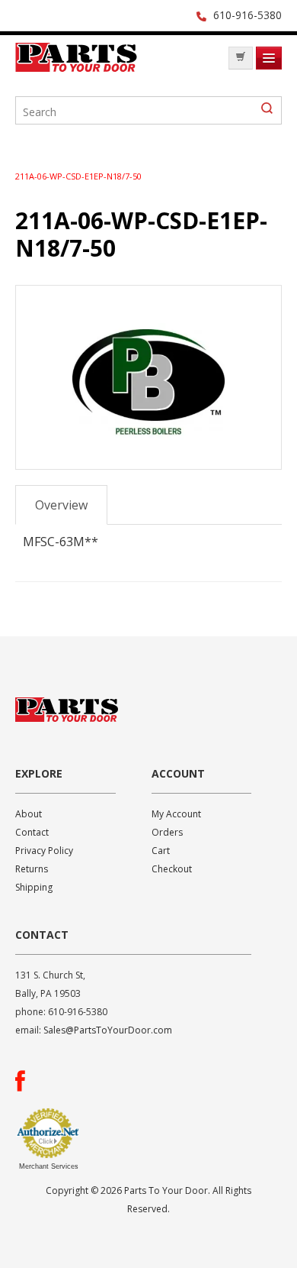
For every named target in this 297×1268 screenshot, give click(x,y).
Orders (167, 832)
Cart (161, 850)
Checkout (172, 868)
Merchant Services (48, 1166)
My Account (176, 813)
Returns (31, 868)
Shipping (34, 887)
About (28, 813)
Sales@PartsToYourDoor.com (107, 1030)
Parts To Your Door (76, 62)
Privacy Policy (44, 850)
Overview (61, 505)
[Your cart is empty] (240, 58)
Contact (32, 832)
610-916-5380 (247, 15)
